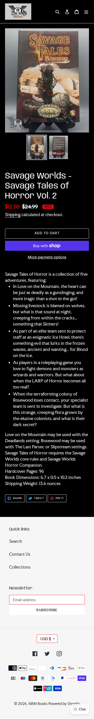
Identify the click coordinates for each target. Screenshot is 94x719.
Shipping (13, 214)
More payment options (47, 257)
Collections (20, 567)
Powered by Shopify (64, 703)
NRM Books (38, 703)
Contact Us (19, 554)
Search (15, 541)
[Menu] (86, 11)
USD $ (45, 638)
